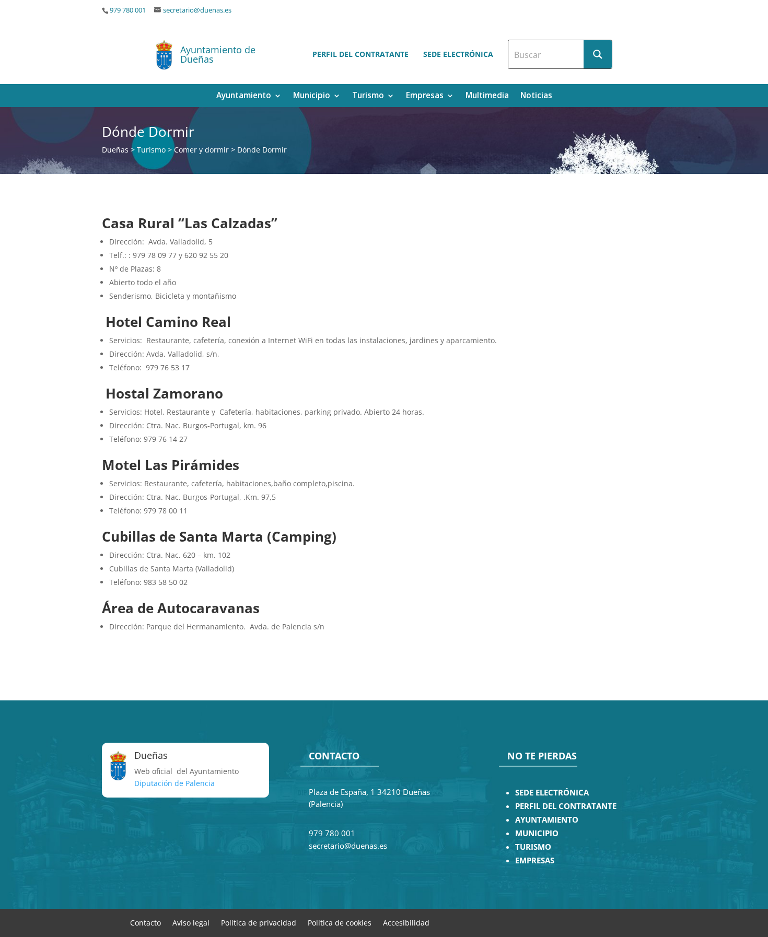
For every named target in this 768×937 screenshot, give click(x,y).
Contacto (145, 922)
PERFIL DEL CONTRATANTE (565, 806)
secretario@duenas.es (197, 10)
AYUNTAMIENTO (546, 819)
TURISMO (533, 846)
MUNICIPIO (536, 833)
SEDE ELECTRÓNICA (552, 792)
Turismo (368, 96)
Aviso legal (191, 922)
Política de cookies (339, 922)
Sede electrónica (458, 54)
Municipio (311, 96)
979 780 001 (128, 10)
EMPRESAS (534, 860)
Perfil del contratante (360, 54)
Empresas (425, 96)
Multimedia (487, 96)
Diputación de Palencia (174, 783)
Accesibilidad (406, 922)
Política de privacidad (258, 922)
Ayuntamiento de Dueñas (217, 54)
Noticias (536, 96)
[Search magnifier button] (598, 54)
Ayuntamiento (243, 96)
